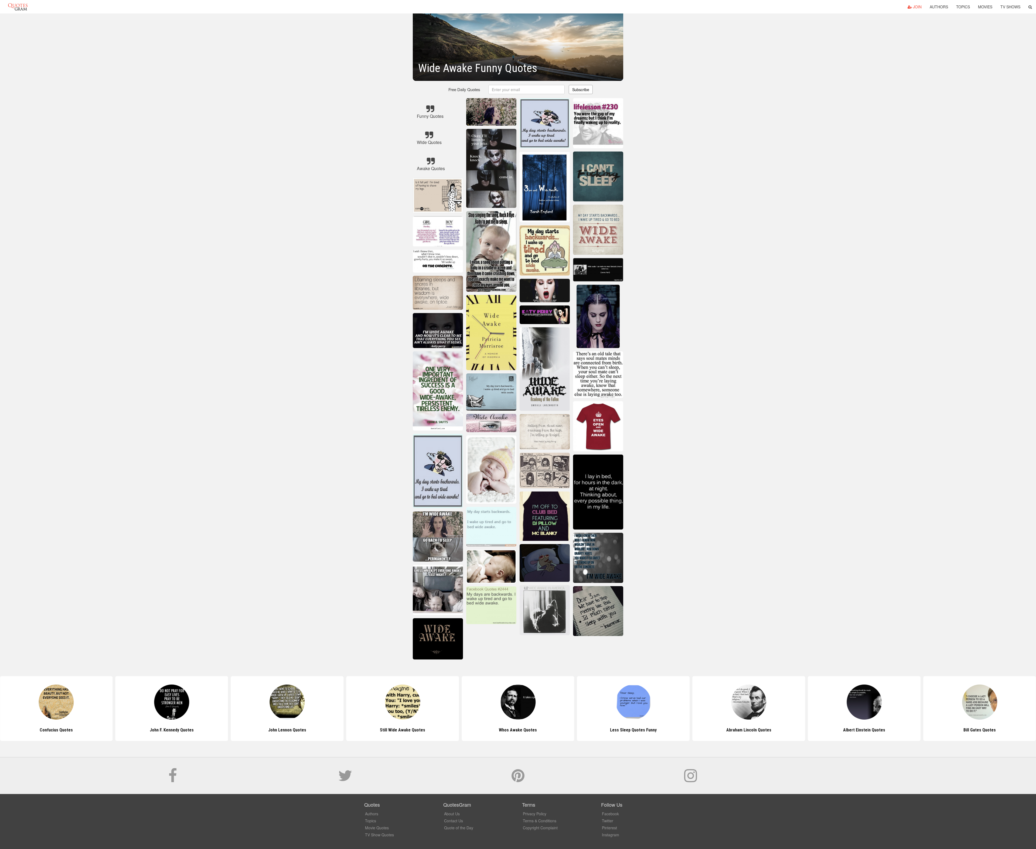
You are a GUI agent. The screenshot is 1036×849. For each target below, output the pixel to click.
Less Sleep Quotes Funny (518, 730)
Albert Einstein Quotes (749, 730)
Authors (939, 6)
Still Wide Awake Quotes (287, 730)
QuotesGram (18, 6)
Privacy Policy (534, 813)
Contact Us (453, 820)
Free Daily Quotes (464, 89)
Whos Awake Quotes (403, 730)
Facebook (610, 813)
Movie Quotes (377, 827)
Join (917, 6)
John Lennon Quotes (172, 730)
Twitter (607, 820)
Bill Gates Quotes (864, 730)
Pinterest (609, 827)
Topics (963, 6)
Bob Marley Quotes (979, 730)
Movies (985, 6)
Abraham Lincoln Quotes (633, 730)
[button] (1030, 6)
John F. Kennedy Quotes (56, 730)
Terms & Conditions (539, 820)
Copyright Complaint (540, 827)
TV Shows (1010, 6)
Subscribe (580, 89)
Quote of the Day (458, 827)
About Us (452, 813)
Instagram (610, 834)
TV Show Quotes (379, 834)
